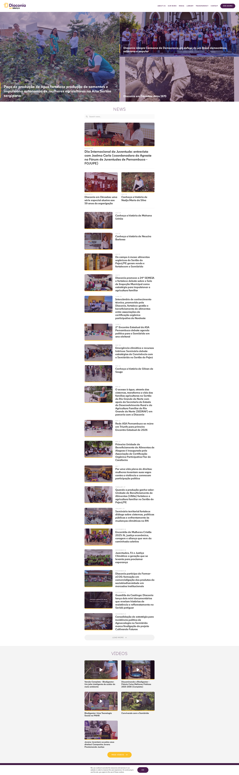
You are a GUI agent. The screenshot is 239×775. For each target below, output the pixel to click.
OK (143, 770)
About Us (162, 6)
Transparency (202, 6)
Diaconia (15, 6)
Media (181, 6)
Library (190, 6)
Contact (214, 6)
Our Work (172, 6)
